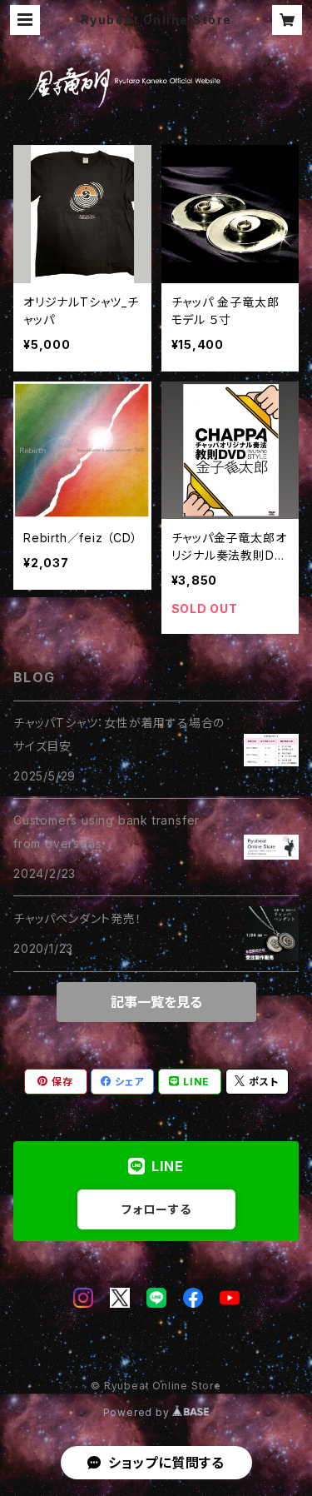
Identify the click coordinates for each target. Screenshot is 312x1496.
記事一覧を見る (156, 1002)
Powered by (138, 1412)
